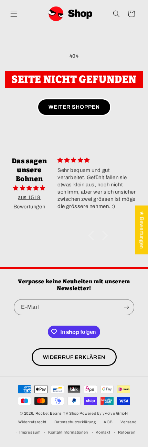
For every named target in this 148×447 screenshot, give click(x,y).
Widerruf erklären (74, 357)
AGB (108, 422)
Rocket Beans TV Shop (57, 413)
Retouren (127, 432)
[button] (13, 13)
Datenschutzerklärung (75, 422)
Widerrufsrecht (32, 422)
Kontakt (103, 432)
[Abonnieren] (126, 307)
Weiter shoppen (74, 107)
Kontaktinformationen (68, 432)
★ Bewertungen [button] (142, 230)
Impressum (29, 432)
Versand (128, 422)
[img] (29, 188)
